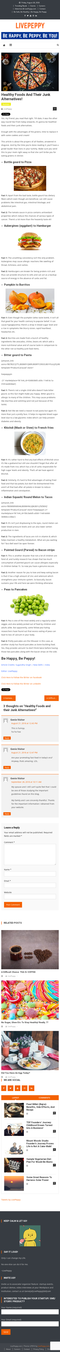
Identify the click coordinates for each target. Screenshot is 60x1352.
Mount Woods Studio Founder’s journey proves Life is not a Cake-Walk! (40, 1143)
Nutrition (6, 104)
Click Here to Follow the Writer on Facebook (21, 677)
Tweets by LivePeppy (11, 1199)
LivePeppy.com (43, 1346)
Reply (7, 738)
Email (7, 881)
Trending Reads (21, 6)
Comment (9, 842)
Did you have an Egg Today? (15, 1073)
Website (8, 892)
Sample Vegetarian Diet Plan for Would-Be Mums (39, 1160)
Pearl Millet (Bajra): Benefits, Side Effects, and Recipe (40, 1107)
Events (33, 6)
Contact (42, 9)
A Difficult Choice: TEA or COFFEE (53, 698)
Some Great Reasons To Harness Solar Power (39, 1178)
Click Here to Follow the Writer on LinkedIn (21, 683)
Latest (15, 1097)
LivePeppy (7, 109)
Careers (42, 6)
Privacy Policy (38, 1349)
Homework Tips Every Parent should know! (10, 698)
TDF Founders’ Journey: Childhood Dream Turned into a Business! (39, 1125)
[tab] (15, 1097)
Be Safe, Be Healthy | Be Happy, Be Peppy (30, 12)
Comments (44, 1097)
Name (7, 869)
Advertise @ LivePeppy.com (25, 9)
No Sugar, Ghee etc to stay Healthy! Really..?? (24, 1022)
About (8, 1349)
